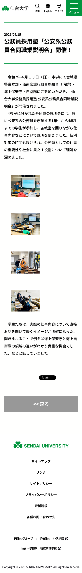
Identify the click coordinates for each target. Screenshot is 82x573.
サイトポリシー (41, 483)
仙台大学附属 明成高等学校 (39, 548)
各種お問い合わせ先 (41, 517)
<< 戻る (41, 404)
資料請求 (41, 505)
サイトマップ (41, 461)
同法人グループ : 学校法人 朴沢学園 (39, 538)
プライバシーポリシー (41, 494)
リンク (41, 472)
